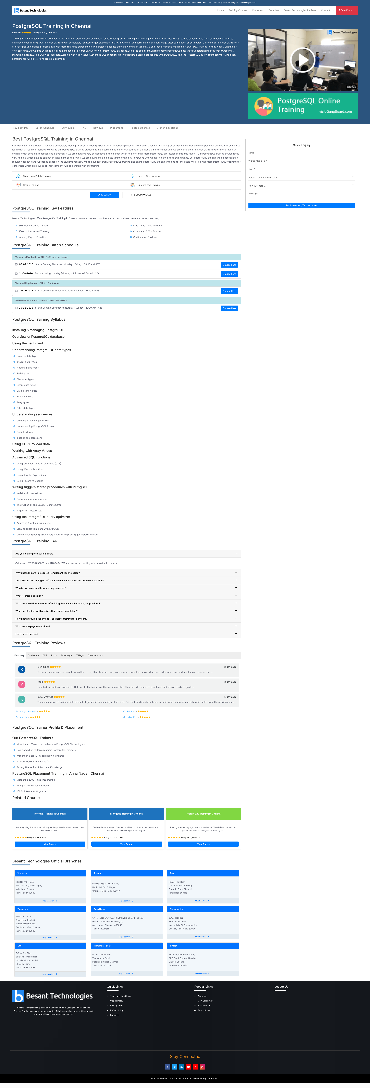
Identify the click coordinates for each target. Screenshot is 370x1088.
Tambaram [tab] (33, 655)
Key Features (21, 127)
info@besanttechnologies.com (243, 2)
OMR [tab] (44, 655)
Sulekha (131, 711)
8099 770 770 (130, 2)
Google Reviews (28, 711)
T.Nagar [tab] (80, 655)
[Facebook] (167, 1067)
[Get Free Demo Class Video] (303, 60)
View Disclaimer (205, 1000)
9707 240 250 (215, 2)
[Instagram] (202, 1067)
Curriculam (68, 127)
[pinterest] (195, 1067)
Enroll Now (105, 194)
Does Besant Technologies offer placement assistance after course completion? (59, 580)
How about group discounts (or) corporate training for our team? (51, 618)
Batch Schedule (45, 127)
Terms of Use (204, 1010)
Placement (258, 10)
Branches (274, 10)
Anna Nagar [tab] (67, 655)
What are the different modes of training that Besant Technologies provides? (57, 603)
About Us (202, 996)
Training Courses (238, 10)
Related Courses (140, 127)
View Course (50, 844)
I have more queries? (26, 634)
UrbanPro (132, 717)
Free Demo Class (141, 194)
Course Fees (229, 264)
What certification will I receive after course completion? (46, 611)
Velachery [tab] (19, 655)
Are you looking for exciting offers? (34, 553)
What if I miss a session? (29, 595)
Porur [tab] (54, 655)
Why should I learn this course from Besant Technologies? (47, 572)
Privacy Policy (117, 1005)
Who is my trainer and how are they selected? (40, 588)
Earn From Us (348, 10)
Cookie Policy (116, 1000)
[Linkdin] (181, 1067)
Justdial (23, 717)
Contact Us (327, 10)
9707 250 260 (184, 2)
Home (220, 10)
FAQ (84, 127)
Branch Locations (167, 127)
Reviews (98, 127)
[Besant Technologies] (31, 10)
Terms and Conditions (120, 996)
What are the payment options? (32, 626)
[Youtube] (188, 1067)
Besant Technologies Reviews (300, 10)
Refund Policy (116, 1010)
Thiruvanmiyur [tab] (95, 655)
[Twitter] (174, 1067)
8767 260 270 (155, 2)
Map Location (48, 901)
